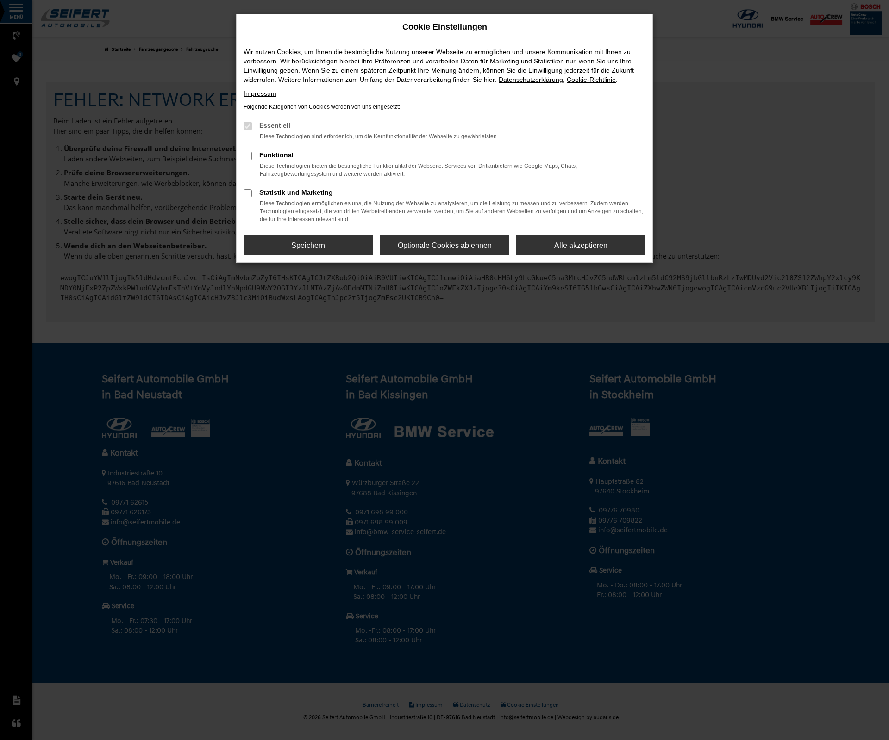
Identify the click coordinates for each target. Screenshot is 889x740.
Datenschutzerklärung (531, 79)
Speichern (308, 245)
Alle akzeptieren (580, 245)
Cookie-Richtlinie (591, 79)
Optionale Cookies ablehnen (445, 245)
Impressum (260, 93)
